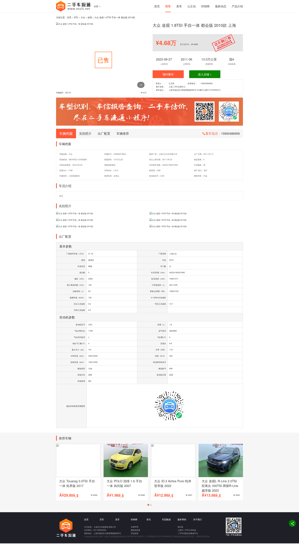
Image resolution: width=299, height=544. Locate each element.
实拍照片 (85, 133)
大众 (83, 17)
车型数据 (166, 519)
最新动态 (220, 6)
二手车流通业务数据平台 (188, 533)
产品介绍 (237, 6)
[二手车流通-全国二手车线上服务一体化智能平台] (73, 6)
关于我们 (197, 519)
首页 (157, 6)
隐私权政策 (135, 530)
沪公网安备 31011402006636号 (159, 536)
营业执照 (134, 533)
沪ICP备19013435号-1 (136, 536)
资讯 (148, 519)
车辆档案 (66, 133)
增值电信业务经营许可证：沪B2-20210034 (191, 536)
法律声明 (134, 526)
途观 (90, 17)
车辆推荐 (122, 133)
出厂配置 (104, 133)
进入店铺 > (205, 74)
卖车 (179, 6)
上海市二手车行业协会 (187, 530)
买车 (168, 6)
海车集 (180, 526)
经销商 (205, 6)
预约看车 (168, 74)
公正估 (191, 6)
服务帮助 (182, 519)
